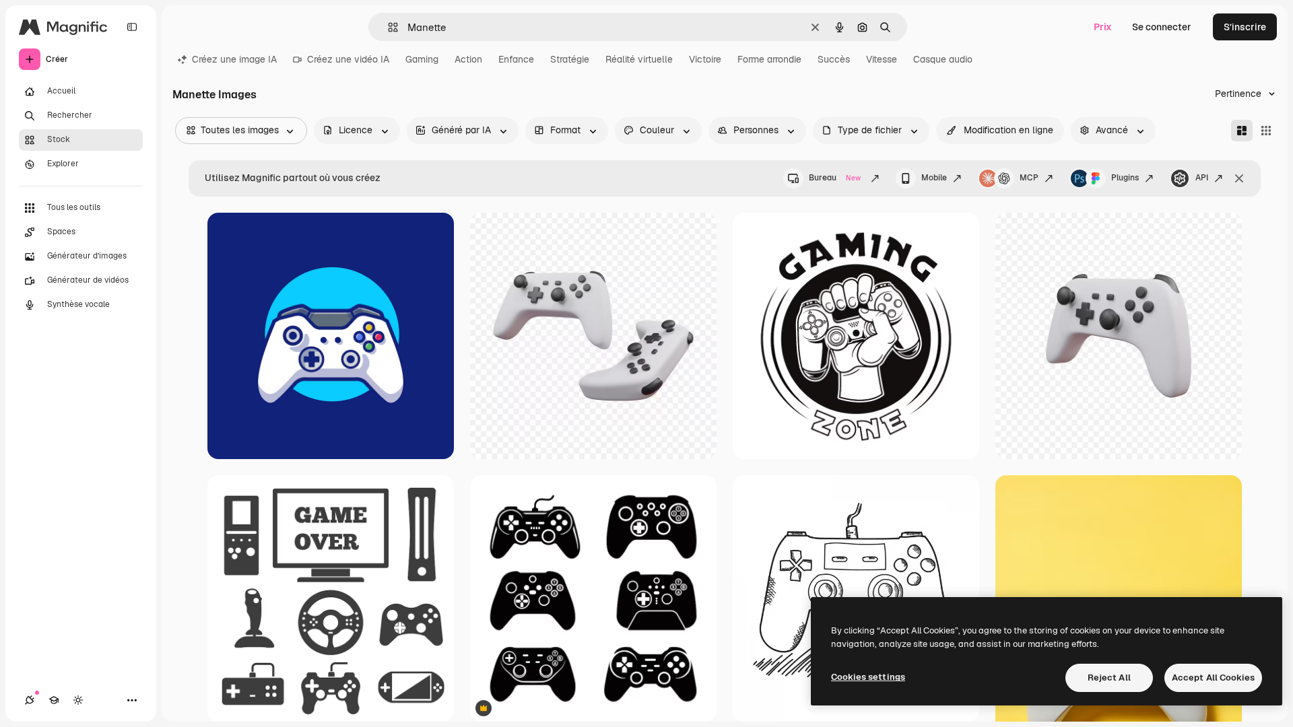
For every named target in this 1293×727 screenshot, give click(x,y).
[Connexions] (29, 700)
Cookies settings (868, 677)
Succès (834, 59)
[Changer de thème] (78, 700)
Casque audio (942, 59)
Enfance (516, 59)
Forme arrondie (769, 59)
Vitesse (881, 59)
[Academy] (54, 700)
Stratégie (569, 59)
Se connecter (1161, 27)
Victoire (705, 59)
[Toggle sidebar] (132, 27)
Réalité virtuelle (639, 59)
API (1201, 177)
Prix (1103, 27)
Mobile (934, 177)
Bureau (835, 177)
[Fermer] (1239, 178)
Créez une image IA (234, 59)
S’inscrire (1245, 27)
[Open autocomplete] (387, 27)
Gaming (421, 59)
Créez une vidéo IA (348, 59)
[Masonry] (1242, 130)
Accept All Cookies (1213, 677)
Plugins (1125, 177)
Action (468, 59)
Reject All (1109, 677)
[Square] (1266, 130)
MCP (1029, 177)
